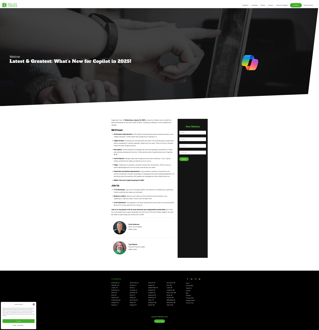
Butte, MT (132, 295)
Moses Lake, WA (171, 292)
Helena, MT (133, 302)
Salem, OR (151, 300)
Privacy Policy (20, 325)
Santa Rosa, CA (134, 282)
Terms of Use (189, 303)
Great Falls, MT (134, 300)
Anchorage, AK (115, 282)
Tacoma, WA (170, 297)
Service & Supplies (282, 5)
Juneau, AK (114, 287)
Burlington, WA (152, 302)
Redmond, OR (152, 295)
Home (187, 283)
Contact (295, 5)
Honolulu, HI (133, 285)
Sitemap (188, 295)
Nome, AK (114, 292)
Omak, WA (169, 295)
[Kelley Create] (9, 5)
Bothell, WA (151, 305)
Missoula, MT (152, 282)
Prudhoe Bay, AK (115, 300)
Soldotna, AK (115, 297)
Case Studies (189, 285)
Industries (189, 288)
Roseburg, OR (152, 297)
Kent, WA (169, 285)
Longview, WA (171, 290)
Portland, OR (151, 292)
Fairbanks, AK (115, 285)
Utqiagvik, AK (115, 302)
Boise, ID (132, 287)
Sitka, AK (114, 295)
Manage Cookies (190, 300)
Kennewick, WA (171, 282)
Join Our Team (159, 321)
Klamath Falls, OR (153, 287)
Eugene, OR (151, 285)
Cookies (14, 325)
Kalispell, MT (133, 305)
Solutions (245, 5)
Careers (270, 5)
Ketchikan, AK (115, 290)
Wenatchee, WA (171, 302)
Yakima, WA (170, 305)
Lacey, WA (169, 287)
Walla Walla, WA (171, 300)
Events (263, 5)
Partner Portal (308, 5)
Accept (19, 321)
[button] (34, 304)
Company (254, 5)
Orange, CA (114, 305)
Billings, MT (133, 297)
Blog (187, 293)
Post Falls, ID (133, 290)
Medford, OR (151, 290)
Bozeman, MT (133, 292)
